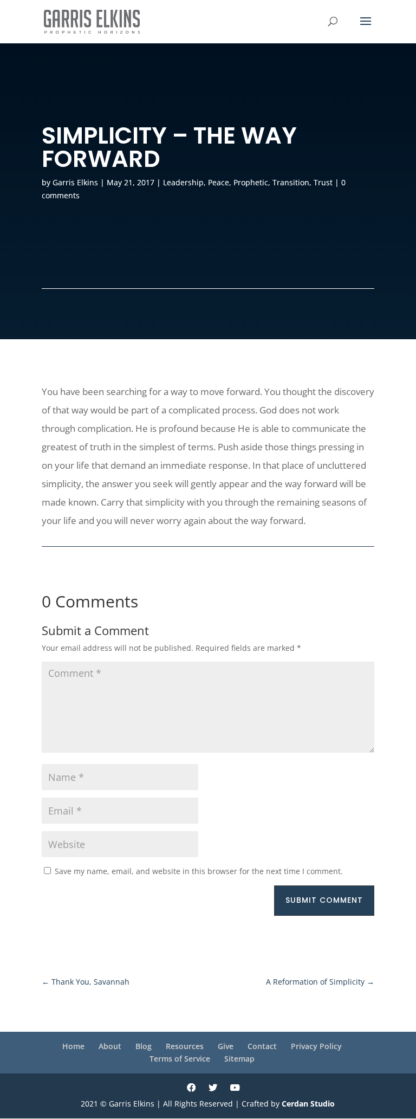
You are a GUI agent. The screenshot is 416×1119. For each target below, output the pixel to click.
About (110, 1046)
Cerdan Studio (308, 1103)
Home (73, 1046)
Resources (185, 1046)
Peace (218, 182)
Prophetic (250, 182)
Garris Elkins (75, 182)
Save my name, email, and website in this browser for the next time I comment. (199, 871)
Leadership (183, 182)
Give (225, 1046)
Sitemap (239, 1058)
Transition (290, 182)
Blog (143, 1046)
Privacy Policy (316, 1046)
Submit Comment (324, 900)
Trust (323, 182)
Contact (262, 1046)
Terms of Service (180, 1058)
